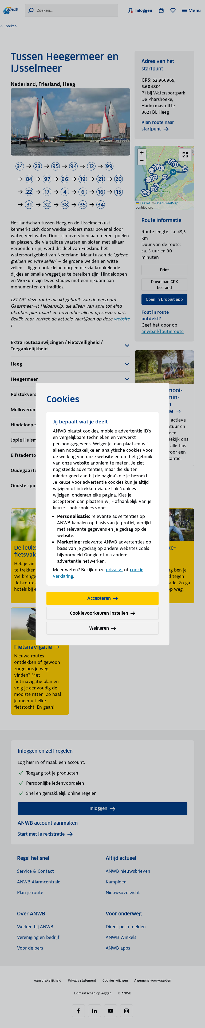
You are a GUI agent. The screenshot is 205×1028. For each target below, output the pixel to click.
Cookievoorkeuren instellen (99, 613)
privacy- (114, 570)
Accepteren (99, 598)
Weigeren (99, 628)
